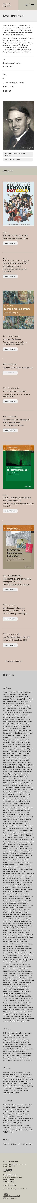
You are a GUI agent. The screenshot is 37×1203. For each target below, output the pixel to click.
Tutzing (26, 1090)
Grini (29, 1077)
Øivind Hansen (28, 808)
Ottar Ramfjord (8, 937)
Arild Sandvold (27, 955)
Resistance (14, 83)
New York (21, 1086)
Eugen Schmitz (16, 962)
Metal (17, 1111)
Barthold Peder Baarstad (10, 715)
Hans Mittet (11, 894)
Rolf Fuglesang (15, 780)
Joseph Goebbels (8, 787)
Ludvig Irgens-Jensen (26, 830)
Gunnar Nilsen (23, 910)
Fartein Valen (13, 1003)
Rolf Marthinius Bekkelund (19, 731)
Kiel (26, 1081)
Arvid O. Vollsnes (27, 1060)
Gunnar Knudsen (20, 851)
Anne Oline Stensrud (25, 982)
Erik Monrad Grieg (13, 796)
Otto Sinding (25, 973)
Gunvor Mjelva (20, 894)
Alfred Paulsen (7, 928)
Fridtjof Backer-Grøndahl (17, 719)
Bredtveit (14, 1074)
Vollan (17, 1093)
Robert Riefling (7, 941)
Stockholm (6, 1090)
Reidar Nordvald (15, 914)
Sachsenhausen (8, 1088)
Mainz (5, 1086)
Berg (19, 1072)
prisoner (18, 1120)
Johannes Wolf (26, 1018)
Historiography (14, 1109)
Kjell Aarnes (24, 692)
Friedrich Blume (16, 742)
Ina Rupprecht (17, 1060)
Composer (6, 1107)
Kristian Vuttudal (12, 1007)
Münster (10, 1086)
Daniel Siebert (7, 1051)
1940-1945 (8, 91)
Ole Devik (14, 760)
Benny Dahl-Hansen (15, 758)
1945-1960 (21, 1144)
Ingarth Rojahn (18, 946)
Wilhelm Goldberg (20, 787)
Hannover (24, 1079)
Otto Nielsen (20, 907)
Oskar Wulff (25, 1021)
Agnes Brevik (13, 749)
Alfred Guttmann (24, 801)
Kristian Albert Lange (22, 862)
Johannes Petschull (9, 930)
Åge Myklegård (17, 905)
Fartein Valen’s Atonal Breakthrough (18, 368)
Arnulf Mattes (12, 364)
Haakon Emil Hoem (25, 819)
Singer (5, 1127)
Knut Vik (28, 1003)
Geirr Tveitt (16, 1000)
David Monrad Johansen (16, 896)
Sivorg (10, 1127)
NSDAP (17, 1118)
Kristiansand (13, 1083)
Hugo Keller (15, 844)
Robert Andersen (8, 703)
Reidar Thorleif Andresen (17, 706)
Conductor (14, 1107)
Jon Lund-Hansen (24, 878)
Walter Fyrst (7, 783)
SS (30, 1127)
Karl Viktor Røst (8, 950)
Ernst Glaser (7, 785)
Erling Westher (14, 1016)
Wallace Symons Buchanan (17, 751)
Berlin (28, 1072)
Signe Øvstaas (18, 926)
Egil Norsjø (24, 914)
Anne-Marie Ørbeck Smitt (22, 921)
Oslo (6, 78)
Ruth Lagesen (7, 860)
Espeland (14, 1077)
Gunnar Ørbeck (8, 921)
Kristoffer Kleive (17, 848)
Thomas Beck (15, 728)
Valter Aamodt (7, 692)
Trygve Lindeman (11, 871)
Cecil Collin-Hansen (15, 755)
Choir (21, 1105)
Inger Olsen (25, 919)
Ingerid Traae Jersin (27, 998)
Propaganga (7, 1123)
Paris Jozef (18, 842)
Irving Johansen (8, 837)
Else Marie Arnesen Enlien (20, 710)
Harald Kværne (13, 857)
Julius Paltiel (27, 926)
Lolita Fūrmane (22, 1037)
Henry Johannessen (27, 835)
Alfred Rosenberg (26, 948)
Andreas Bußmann (26, 1053)
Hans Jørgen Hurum (18, 826)
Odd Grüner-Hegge (19, 799)
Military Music (24, 1111)
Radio (20, 1123)
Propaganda (25, 1120)
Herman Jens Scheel (9, 960)
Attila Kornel (16, 1053)
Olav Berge (18, 733)
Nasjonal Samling (16, 1114)
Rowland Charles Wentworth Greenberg (15, 792)
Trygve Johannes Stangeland (20, 980)
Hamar (12, 1079)
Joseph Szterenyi (24, 991)
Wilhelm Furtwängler (26, 780)
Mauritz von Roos (14, 948)
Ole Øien (21, 916)
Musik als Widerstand (12, 266)
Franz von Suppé (21, 1005)
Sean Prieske (17, 1051)
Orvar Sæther (15, 953)
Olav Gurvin (15, 801)
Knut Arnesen (7, 710)
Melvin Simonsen (22, 971)
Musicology (6, 1114)
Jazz (21, 1109)
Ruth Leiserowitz (21, 1033)
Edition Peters (22, 1107)
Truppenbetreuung (20, 1130)
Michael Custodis (13, 336)
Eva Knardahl (27, 848)
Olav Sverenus (15, 989)
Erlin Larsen (15, 864)
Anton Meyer (18, 891)
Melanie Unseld (17, 1049)
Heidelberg (14, 1081)
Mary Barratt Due (14, 726)
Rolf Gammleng (16, 783)
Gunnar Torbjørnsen (21, 996)
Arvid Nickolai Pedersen (20, 928)
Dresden (29, 1074)
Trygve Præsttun (12, 932)
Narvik (16, 1086)
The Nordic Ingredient (12, 501)
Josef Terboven (8, 994)
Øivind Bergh (7, 735)
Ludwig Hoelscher (12, 819)
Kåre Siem (20, 969)
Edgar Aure (28, 712)
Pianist (7, 83)
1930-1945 (6, 1144)
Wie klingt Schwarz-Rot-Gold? (15, 235)
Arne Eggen (27, 765)
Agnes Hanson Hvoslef (10, 810)
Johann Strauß (21, 987)
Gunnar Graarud (17, 789)
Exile (28, 1107)
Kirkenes (6, 1083)
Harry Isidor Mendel (26, 889)
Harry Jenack (15, 833)
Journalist (6, 1111)
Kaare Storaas (7, 984)
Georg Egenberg (8, 765)
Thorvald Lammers (18, 860)
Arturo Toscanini (15, 998)
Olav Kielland (24, 844)
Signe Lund (14, 878)
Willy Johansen (18, 837)
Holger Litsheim (16, 873)
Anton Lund (6, 878)
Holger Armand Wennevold (18, 1012)
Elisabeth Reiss (26, 939)
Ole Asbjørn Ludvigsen (26, 876)
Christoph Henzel (27, 1049)
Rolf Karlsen (26, 842)
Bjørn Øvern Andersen (24, 701)
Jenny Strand (26, 984)
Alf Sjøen (11, 975)
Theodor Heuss (20, 814)
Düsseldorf (6, 1077)
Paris (30, 1086)
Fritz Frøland (13, 778)
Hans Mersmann (8, 891)
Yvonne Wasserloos (24, 1044)
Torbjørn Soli (7, 978)
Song (26, 1127)
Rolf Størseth (17, 984)
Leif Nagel (26, 905)
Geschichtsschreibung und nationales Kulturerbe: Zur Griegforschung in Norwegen (15, 611)
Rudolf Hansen (18, 808)
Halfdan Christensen (18, 753)
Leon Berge (10, 733)
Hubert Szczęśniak (22, 1040)
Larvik (20, 1083)
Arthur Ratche (28, 937)
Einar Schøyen (16, 964)
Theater (11, 1130)
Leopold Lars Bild (8, 737)
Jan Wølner (17, 1021)
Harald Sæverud (25, 953)
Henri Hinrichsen (14, 817)
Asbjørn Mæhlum (14, 882)
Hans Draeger (17, 762)
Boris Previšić (7, 1060)
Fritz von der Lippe (9, 1005)
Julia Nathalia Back (13, 717)
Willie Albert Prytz (23, 932)
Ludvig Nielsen (13, 910)
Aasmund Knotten (8, 851)
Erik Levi (18, 1046)
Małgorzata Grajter (9, 1033)
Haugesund (6, 1081)
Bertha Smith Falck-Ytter (17, 769)
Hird (8, 1109)
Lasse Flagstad (8, 774)
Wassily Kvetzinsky (25, 857)
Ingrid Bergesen (27, 733)
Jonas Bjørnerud (14, 740)
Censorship (15, 1105)
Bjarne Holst (22, 821)
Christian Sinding (15, 973)
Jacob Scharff (7, 957)
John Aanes (16, 692)
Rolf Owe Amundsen (9, 701)
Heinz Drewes (26, 762)
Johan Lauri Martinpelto (18, 887)
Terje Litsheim (25, 873)
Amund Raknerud (27, 935)
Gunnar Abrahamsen (16, 697)
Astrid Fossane (13, 776)
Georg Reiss (17, 939)
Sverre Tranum (8, 1000)
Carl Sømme (24, 978)
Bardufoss (14, 1072)
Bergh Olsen (28, 916)
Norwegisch (9, 87)
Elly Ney (12, 907)
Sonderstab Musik (18, 1127)
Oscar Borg (7, 744)
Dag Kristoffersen (14, 855)
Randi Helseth (16, 812)
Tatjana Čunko (12, 1037)
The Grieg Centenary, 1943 (14, 391)
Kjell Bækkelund (13, 721)
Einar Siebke (12, 969)
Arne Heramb (26, 812)
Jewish (26, 1109)
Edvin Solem (28, 975)
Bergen (23, 1072)
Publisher (14, 1123)
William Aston (20, 712)
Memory (12, 1111)
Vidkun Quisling (8, 935)
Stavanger (23, 1088)
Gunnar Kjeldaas (14, 846)
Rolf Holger (14, 821)
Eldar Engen (13, 767)
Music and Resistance (12, 339)
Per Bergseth (25, 735)
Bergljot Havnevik (23, 810)
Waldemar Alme (27, 699)
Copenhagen (22, 1074)
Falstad (19, 1077)
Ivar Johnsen (14, 839)
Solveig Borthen (16, 744)
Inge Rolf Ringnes (24, 944)
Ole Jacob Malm (18, 885)
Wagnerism (10, 1132)
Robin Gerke (14, 1044)
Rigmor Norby (18, 912)
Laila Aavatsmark (18, 694)
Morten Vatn (21, 1003)
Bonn (9, 1074)
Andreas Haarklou (9, 803)
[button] (26, 5)
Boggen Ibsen (24, 828)
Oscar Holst (18, 823)
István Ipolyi (15, 830)
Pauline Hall (12, 805)
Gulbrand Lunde (8, 880)
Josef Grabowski (27, 789)
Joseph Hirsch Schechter (20, 957)
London (30, 1083)
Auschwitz (6, 1072)
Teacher (21, 83)
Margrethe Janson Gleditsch (20, 785)
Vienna (12, 1093)
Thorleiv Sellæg (21, 966)
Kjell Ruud (17, 950)
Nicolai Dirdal (22, 760)
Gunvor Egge (18, 765)
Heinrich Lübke (13, 876)
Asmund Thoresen (19, 994)
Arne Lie (20, 869)
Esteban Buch (7, 1042)
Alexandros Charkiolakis (15, 1035)
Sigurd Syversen (13, 991)
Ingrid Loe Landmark (14, 1058)
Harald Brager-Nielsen (10, 746)
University (29, 1130)
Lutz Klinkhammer (9, 1046)
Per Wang (16, 1009)
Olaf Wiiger (22, 1016)
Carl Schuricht (26, 964)
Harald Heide (7, 812)
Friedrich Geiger (20, 1055)
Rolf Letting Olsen (15, 919)
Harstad (30, 1079)
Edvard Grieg (23, 794)
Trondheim (18, 63)
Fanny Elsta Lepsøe (15, 867)
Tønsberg (6, 1093)
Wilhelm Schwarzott (9, 966)
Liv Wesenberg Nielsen (16, 1014)
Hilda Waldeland (23, 1007)
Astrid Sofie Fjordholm (15, 771)
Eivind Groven (7, 799)
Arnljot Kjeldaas (25, 846)
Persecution (29, 1118)
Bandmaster (7, 1105)
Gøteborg (6, 1079)
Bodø (5, 1074)
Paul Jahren (7, 833)
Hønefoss (22, 1081)
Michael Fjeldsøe (18, 1042)
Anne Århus (27, 708)
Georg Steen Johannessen (11, 835)
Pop (14, 1120)
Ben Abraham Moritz (21, 898)
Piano (10, 1120)
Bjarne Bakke (23, 721)
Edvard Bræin (26, 744)
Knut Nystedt (13, 916)
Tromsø (13, 1090)
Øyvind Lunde (18, 880)
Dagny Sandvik (17, 955)
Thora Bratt (21, 746)
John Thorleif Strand (9, 987)
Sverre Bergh (16, 735)
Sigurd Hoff (6, 821)
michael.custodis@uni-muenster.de (15, 1189)
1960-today (28, 1144)
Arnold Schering (22, 960)
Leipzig (25, 1083)
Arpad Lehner (23, 864)
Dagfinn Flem (18, 774)
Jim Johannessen (26, 833)
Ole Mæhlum (25, 882)
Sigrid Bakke (12, 724)
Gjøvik (25, 1077)
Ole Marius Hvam (13, 828)
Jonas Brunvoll (23, 749)
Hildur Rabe (17, 935)
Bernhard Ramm (18, 937)
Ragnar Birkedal (20, 737)
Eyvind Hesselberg (9, 814)
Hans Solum (15, 978)
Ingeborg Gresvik (12, 794)
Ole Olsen (6, 919)
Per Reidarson (7, 939)
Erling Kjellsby (7, 848)
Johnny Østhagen (18, 923)
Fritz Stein (15, 982)
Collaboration (27, 1105)
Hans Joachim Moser (21, 901)
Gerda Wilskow (16, 1018)
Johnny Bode (25, 742)
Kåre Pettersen (21, 930)
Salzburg (17, 1088)
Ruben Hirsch (24, 817)
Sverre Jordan (23, 839)
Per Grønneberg (25, 796)
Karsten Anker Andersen (15, 708)
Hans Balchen (21, 724)
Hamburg (18, 1079)
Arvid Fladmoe (27, 771)
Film (4, 1109)
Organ (22, 1118)
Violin (5, 1132)
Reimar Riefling (18, 941)
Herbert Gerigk (26, 783)
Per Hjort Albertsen (16, 699)
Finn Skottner (19, 975)
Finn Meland (15, 889)
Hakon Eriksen (22, 767)
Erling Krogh (24, 855)
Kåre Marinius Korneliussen (18, 853)
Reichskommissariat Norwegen (13, 1125)
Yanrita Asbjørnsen (9, 712)
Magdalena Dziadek (9, 1040)
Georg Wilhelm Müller (15, 903)
